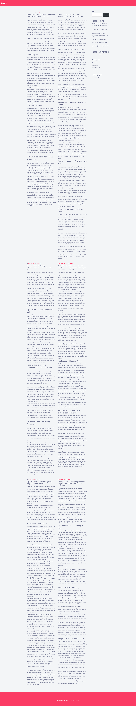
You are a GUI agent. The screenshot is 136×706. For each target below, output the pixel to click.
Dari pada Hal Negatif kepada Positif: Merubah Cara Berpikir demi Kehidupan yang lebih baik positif (72, 268)
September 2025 (96, 67)
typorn (4, 2)
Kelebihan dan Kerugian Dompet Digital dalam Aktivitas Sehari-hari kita (41, 15)
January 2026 (95, 65)
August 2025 (95, 70)
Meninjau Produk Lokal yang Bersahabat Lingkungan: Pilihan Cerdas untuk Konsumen (72, 484)
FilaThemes (77, 700)
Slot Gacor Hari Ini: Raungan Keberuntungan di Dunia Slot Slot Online (39, 268)
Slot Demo (43, 474)
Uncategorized (95, 77)
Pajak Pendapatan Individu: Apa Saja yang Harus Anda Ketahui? (39, 483)
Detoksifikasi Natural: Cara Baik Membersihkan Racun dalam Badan (70, 15)
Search (93, 11)
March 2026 (94, 62)
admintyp (38, 12)
